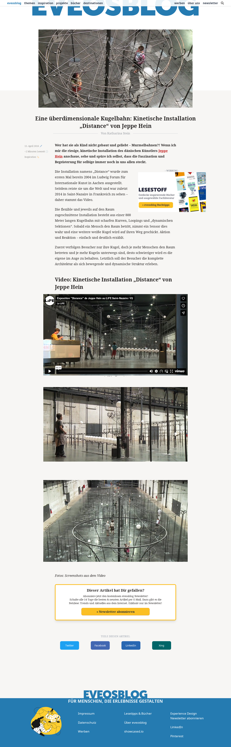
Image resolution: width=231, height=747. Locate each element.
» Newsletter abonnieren (116, 612)
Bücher (75, 3)
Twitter (69, 645)
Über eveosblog (135, 722)
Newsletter (210, 3)
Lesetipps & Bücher (138, 713)
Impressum (86, 713)
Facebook (100, 645)
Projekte (62, 3)
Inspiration (45, 3)
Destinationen (93, 3)
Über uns (194, 3)
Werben (179, 3)
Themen (29, 3)
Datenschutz (87, 722)
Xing (161, 645)
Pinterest (176, 736)
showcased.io (133, 731)
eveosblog (14, 3)
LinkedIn (131, 645)
